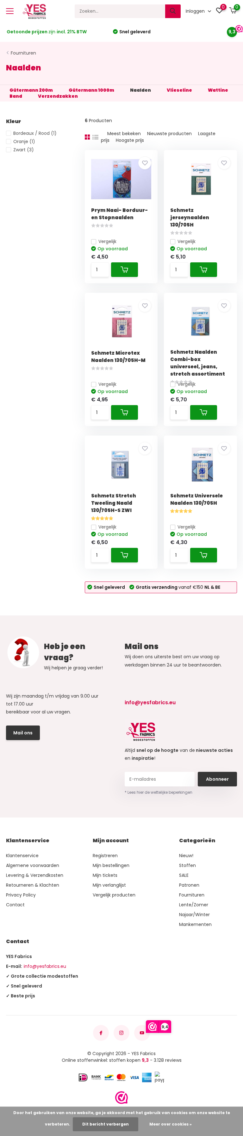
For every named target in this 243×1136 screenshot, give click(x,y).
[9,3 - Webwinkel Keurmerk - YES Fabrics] (121, 1097)
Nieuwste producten (169, 133)
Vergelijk (107, 241)
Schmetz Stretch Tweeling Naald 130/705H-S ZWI (113, 503)
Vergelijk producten (114, 895)
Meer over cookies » (170, 1124)
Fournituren (23, 53)
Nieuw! (186, 855)
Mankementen (195, 924)
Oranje (24, 141)
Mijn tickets (105, 875)
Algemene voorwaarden (32, 865)
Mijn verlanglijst (109, 885)
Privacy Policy (21, 895)
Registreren (105, 855)
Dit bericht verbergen (105, 1124)
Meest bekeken (124, 133)
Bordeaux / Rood (35, 133)
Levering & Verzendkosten (34, 875)
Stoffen (187, 865)
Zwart (23, 150)
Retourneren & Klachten (32, 885)
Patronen (189, 885)
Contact (15, 905)
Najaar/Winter (194, 914)
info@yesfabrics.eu (150, 702)
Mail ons (23, 733)
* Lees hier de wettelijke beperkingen (158, 792)
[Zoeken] (173, 11)
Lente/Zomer (193, 905)
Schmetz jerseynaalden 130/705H (189, 217)
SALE (184, 875)
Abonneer (217, 779)
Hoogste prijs (130, 140)
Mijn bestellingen (111, 865)
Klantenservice (22, 855)
